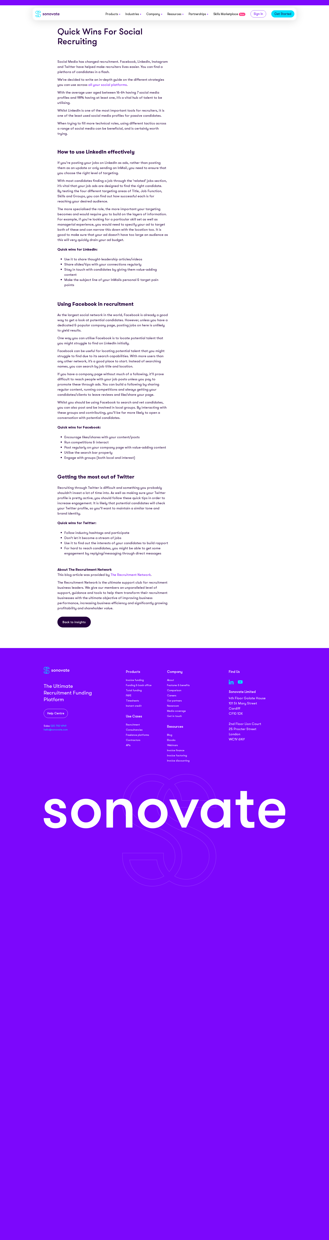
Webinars (172, 745)
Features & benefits (178, 685)
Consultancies (134, 730)
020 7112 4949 (58, 726)
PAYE (128, 695)
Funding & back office (138, 685)
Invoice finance (175, 750)
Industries (132, 14)
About (170, 680)
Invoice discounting (178, 761)
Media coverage (176, 711)
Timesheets (132, 701)
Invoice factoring (177, 755)
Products (112, 14)
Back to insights (74, 622)
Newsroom (173, 706)
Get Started (282, 14)
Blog (169, 735)
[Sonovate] (47, 15)
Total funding (134, 690)
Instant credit (134, 706)
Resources (174, 14)
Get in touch (174, 716)
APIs (128, 745)
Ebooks (171, 740)
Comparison (174, 690)
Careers (171, 695)
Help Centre (55, 713)
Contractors (133, 740)
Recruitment (133, 725)
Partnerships (197, 14)
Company (153, 14)
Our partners (174, 701)
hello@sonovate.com (56, 729)
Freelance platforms (137, 735)
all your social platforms (107, 84)
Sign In (258, 14)
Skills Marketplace (228, 14)
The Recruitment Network (131, 574)
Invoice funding (135, 680)
